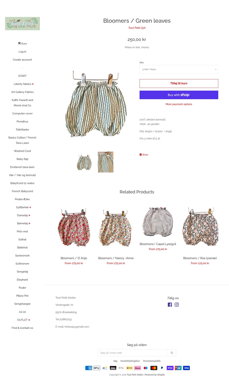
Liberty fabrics (22, 84)
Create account (22, 59)
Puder (22, 287)
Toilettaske (22, 129)
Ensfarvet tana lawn (22, 167)
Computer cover (22, 113)
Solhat (22, 239)
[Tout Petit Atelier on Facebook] (170, 305)
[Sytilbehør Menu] (30, 207)
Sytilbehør (22, 207)
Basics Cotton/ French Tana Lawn (22, 140)
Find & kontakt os (22, 328)
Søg (115, 361)
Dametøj (22, 215)
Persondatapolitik (151, 361)
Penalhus (22, 121)
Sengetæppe (22, 303)
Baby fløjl (22, 159)
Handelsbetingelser (130, 361)
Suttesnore (22, 263)
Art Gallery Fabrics (22, 92)
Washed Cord (22, 151)
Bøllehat (22, 247)
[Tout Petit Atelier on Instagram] (177, 305)
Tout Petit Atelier (135, 375)
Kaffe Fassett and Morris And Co (22, 102)
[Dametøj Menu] (29, 215)
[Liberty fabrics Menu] (33, 84)
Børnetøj (22, 223)
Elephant (22, 279)
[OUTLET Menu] (29, 320)
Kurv (24, 43)
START (22, 76)
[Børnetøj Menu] (29, 223)
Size (142, 62)
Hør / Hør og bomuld (22, 175)
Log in (22, 51)
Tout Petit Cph (137, 27)
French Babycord (22, 191)
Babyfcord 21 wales (22, 183)
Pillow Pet (22, 295)
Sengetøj (22, 271)
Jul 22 (22, 311)
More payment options (179, 104)
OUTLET (22, 320)
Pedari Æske (22, 199)
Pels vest (22, 231)
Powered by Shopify (155, 375)
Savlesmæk (22, 255)
